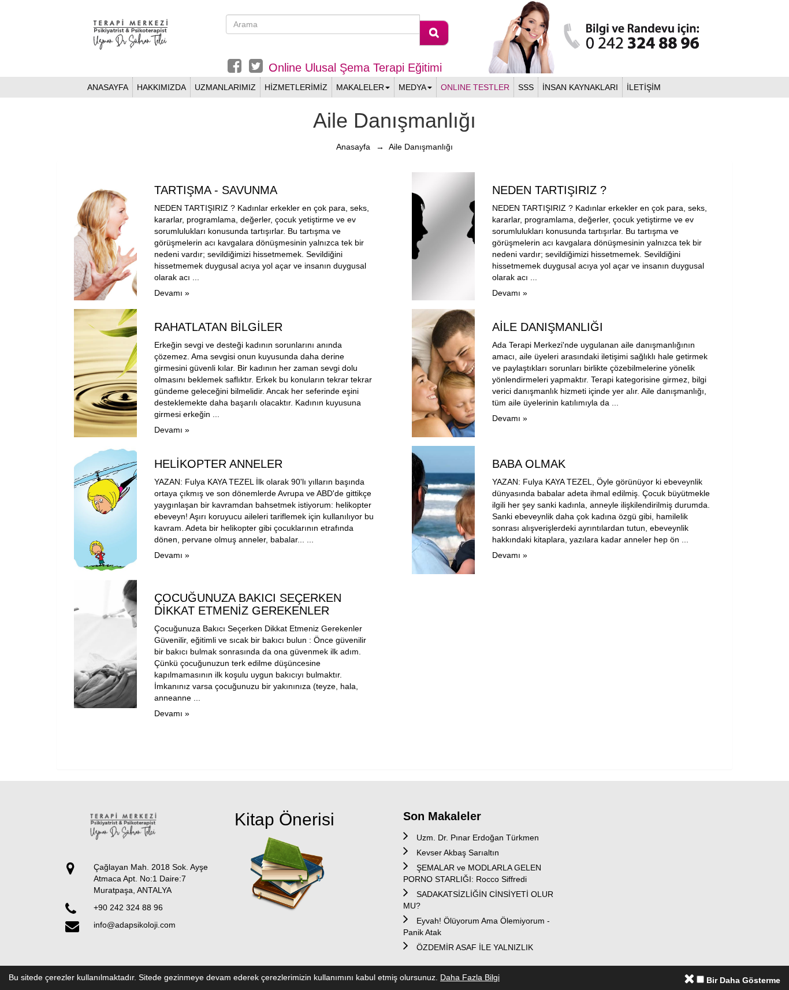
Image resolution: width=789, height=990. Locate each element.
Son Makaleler (442, 816)
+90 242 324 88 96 (128, 907)
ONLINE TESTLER (475, 87)
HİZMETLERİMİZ (296, 87)
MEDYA (412, 87)
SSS (526, 87)
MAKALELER (360, 87)
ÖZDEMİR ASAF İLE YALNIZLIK (474, 947)
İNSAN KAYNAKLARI (580, 87)
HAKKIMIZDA (161, 87)
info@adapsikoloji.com (135, 924)
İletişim (644, 87)
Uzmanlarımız (225, 87)
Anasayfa (107, 87)
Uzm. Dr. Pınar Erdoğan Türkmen (477, 837)
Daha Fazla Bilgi (470, 977)
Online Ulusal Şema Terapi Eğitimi (355, 67)
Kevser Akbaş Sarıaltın (457, 852)
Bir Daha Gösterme (742, 980)
